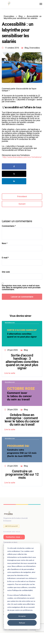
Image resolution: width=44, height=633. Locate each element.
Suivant (22, 204)
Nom (4, 243)
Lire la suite (9, 373)
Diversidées (34, 48)
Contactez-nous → (14, 537)
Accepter (22, 616)
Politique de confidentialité (18, 630)
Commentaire (9, 226)
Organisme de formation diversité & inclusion (15, 519)
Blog (26, 48)
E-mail (5, 258)
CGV (4, 630)
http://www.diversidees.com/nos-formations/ (22, 157)
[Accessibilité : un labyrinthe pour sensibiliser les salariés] (22, 68)
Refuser (22, 623)
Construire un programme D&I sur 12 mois (22, 474)
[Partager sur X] (14, 174)
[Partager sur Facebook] (14, 166)
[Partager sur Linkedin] (14, 181)
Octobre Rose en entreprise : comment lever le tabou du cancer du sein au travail (22, 419)
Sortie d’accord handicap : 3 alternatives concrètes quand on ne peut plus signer (22, 361)
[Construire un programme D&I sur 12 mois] (22, 449)
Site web (6, 272)
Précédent (22, 196)
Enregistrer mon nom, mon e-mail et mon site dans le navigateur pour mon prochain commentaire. (21, 288)
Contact (32, 630)
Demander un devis (10, 542)
